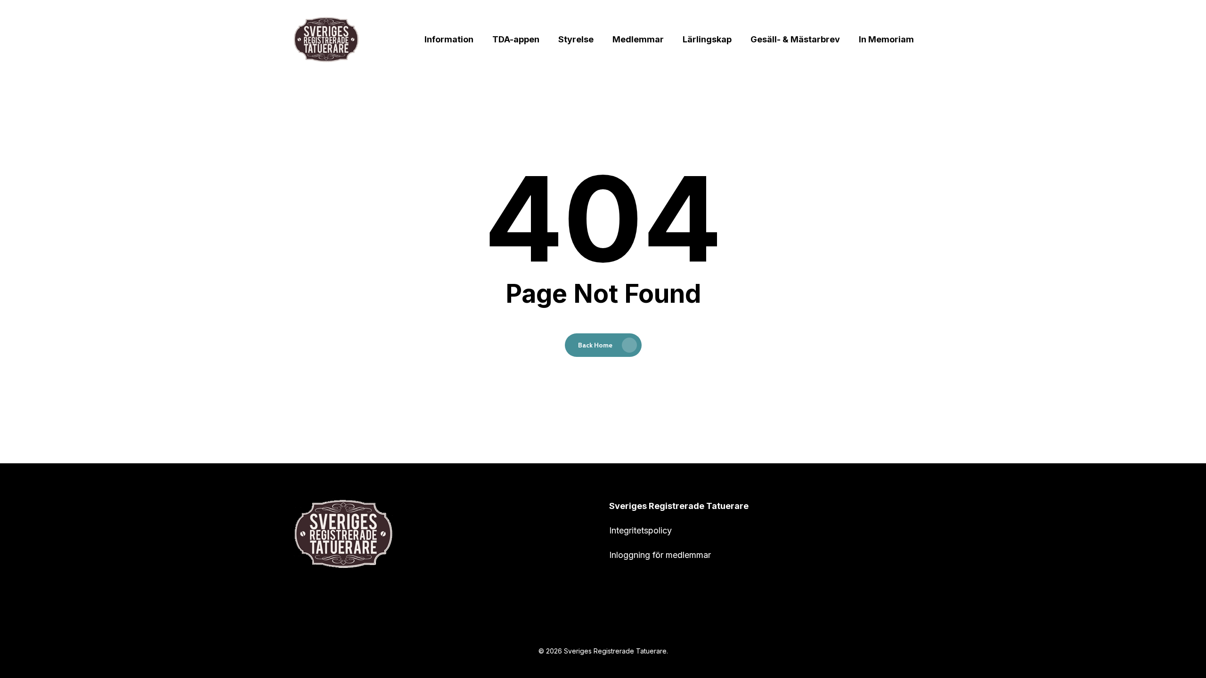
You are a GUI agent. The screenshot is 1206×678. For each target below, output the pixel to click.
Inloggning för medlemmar (660, 555)
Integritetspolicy (640, 530)
